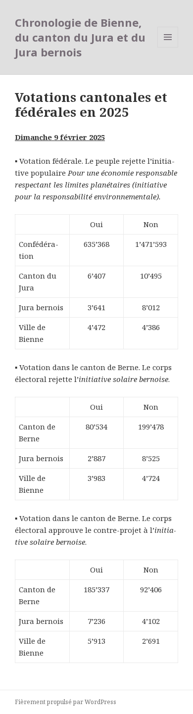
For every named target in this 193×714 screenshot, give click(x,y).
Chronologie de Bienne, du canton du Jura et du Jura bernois (80, 37)
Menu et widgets (168, 47)
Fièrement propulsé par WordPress (65, 702)
